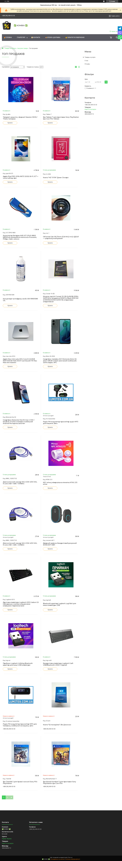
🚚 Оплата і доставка (52, 37)
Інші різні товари (23, 48)
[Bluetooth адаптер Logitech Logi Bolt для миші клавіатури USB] (61, 575)
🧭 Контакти (35, 37)
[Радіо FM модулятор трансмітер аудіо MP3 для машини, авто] (61, 392)
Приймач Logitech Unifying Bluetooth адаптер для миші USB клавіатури (18, 664)
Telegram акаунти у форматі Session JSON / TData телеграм (20, 118)
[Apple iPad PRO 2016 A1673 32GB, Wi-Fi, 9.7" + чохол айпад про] (21, 149)
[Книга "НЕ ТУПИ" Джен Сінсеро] (61, 149)
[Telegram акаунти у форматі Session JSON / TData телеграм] (21, 90)
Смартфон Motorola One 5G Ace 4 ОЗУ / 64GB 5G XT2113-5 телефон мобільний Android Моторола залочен (18, 421)
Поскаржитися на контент (58, 859)
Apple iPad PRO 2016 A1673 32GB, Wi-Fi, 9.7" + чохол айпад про (20, 177)
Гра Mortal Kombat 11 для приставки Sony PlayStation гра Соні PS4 (59, 782)
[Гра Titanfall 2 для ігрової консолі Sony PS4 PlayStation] (21, 754)
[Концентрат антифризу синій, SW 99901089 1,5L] (21, 269)
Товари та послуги (10, 48)
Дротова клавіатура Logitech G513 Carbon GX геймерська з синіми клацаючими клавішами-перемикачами (21, 604)
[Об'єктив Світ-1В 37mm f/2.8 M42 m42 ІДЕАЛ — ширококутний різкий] (61, 208)
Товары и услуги (90, 57)
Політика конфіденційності (72, 859)
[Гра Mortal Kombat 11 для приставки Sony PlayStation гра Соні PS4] (61, 754)
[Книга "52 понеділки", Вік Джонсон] (61, 695)
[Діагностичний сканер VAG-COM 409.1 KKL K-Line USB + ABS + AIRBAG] (21, 453)
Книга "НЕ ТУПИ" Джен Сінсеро (56, 177)
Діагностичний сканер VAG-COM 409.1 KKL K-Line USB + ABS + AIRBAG (20, 483)
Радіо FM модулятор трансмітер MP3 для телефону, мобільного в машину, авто (20, 725)
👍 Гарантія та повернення (74, 37)
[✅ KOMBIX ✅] (6, 25)
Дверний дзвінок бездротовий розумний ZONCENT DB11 (60, 544)
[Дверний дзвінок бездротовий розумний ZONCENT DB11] (61, 514)
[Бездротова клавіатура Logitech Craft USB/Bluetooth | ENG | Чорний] (61, 636)
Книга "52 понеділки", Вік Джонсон (57, 725)
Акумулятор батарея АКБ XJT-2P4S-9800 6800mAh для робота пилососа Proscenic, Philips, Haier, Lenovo (20, 237)
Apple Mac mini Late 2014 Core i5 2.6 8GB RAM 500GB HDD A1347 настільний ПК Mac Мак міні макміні (20, 360)
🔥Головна (8, 37)
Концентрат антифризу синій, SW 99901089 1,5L (20, 299)
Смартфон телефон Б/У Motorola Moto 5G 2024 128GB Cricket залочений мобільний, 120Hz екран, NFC (60, 360)
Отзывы (87, 64)
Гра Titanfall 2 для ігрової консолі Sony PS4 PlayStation (20, 782)
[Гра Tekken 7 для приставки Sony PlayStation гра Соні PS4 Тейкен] (61, 90)
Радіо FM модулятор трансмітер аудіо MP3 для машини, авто (60, 422)
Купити (10, 123)
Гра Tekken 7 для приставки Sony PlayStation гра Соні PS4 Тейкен (61, 118)
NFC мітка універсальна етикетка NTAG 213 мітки (60, 483)
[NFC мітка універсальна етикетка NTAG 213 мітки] (61, 453)
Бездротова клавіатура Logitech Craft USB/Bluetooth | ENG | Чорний (58, 664)
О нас (86, 60)
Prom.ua (70, 857)
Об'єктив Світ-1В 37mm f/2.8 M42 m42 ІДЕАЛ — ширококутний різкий (61, 237)
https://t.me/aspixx (90, 109)
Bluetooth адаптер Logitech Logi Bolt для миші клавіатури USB (59, 604)
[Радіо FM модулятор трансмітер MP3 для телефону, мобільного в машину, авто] (21, 695)
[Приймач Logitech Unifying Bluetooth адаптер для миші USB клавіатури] (21, 636)
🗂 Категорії (21, 37)
